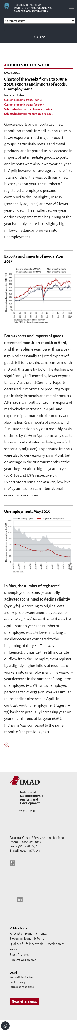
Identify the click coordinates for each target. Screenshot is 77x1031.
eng (42, 36)
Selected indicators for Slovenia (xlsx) (26, 109)
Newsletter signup (24, 1001)
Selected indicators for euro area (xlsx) (27, 113)
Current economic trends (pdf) (22, 100)
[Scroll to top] (68, 1022)
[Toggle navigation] (71, 7)
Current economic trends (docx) (22, 104)
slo (36, 36)
